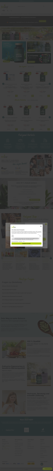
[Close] (38, 234)
